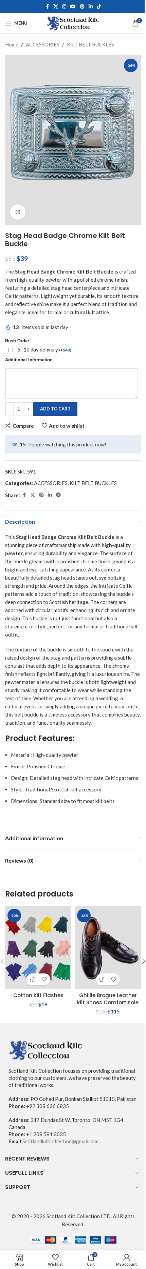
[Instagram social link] (64, 6)
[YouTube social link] (73, 6)
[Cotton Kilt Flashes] (38, 947)
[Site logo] (73, 22)
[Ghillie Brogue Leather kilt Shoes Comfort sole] (108, 947)
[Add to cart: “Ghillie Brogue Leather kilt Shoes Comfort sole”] (102, 979)
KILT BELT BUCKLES (90, 44)
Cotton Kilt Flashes (38, 995)
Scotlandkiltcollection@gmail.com (60, 1141)
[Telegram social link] (58, 495)
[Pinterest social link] (82, 6)
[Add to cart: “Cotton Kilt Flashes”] (32, 979)
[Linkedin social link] (91, 6)
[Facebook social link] (47, 6)
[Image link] (45, 1049)
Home (11, 44)
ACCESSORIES (42, 44)
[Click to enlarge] (17, 212)
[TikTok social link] (99, 6)
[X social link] (55, 6)
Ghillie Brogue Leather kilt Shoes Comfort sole (108, 999)
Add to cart (55, 408)
